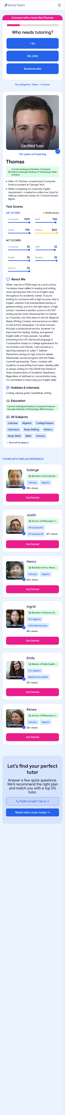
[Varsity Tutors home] (14, 5)
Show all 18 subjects (19, 442)
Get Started (32, 497)
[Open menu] (59, 5)
